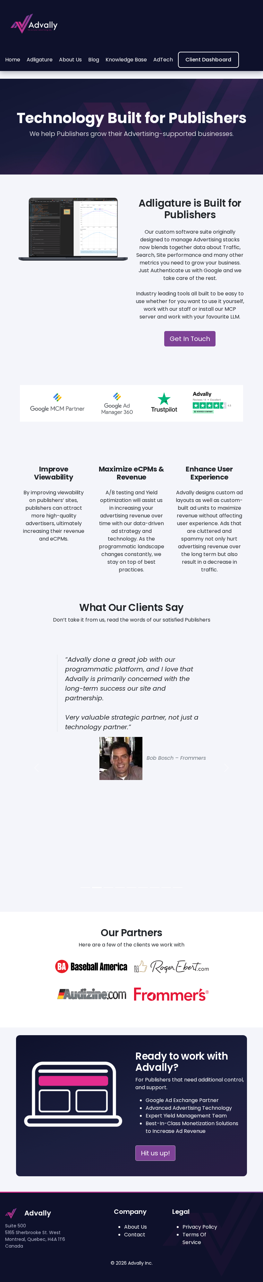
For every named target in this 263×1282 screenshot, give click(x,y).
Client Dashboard (208, 59)
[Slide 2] (108, 887)
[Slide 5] (143, 887)
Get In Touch (190, 338)
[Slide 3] (120, 887)
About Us (135, 1227)
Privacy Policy (199, 1227)
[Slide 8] (177, 887)
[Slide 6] (154, 887)
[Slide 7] (166, 887)
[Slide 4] (131, 887)
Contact (134, 1234)
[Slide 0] (85, 887)
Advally (37, 1213)
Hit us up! (155, 1153)
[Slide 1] (97, 887)
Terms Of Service (194, 1238)
